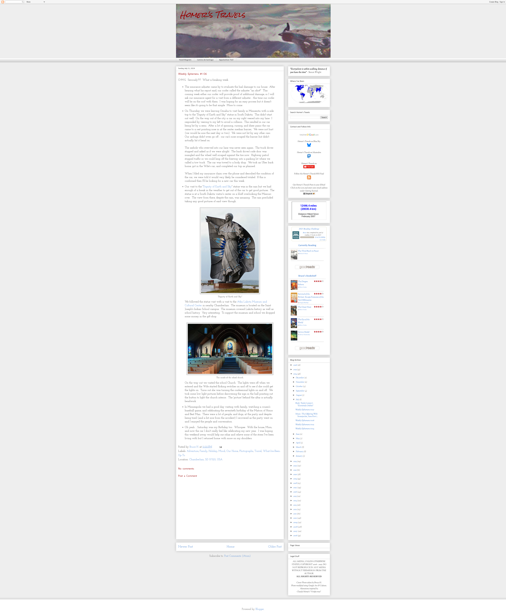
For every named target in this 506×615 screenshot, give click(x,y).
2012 (295, 509)
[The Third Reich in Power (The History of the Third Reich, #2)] (294, 259)
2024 (295, 374)
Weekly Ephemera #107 (304, 409)
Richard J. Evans (303, 254)
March (299, 447)
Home (231, 546)
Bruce (305, 232)
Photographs (246, 451)
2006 (295, 535)
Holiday (213, 451)
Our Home (232, 451)
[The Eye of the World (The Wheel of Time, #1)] (294, 327)
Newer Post (185, 546)
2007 (295, 531)
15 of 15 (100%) (320, 237)
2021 (295, 470)
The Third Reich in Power (308, 251)
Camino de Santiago (205, 60)
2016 (295, 492)
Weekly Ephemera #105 (304, 424)
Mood (221, 451)
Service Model (303, 332)
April (298, 442)
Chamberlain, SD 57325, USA (205, 459)
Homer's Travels (212, 14)
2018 (295, 483)
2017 (295, 487)
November (300, 382)
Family (203, 451)
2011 (295, 513)
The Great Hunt (304, 307)
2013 (295, 505)
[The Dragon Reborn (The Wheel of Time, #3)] (294, 289)
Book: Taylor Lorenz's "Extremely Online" (304, 404)
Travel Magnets (185, 60)
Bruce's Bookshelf (307, 276)
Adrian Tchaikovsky (304, 335)
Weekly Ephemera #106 (304, 420)
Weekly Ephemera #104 (304, 428)
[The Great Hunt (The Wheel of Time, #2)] (294, 315)
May (298, 438)
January (299, 456)
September (300, 390)
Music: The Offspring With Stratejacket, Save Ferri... (306, 415)
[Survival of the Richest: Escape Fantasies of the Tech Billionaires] (294, 302)
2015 (295, 496)
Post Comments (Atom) (237, 556)
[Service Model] (294, 340)
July (298, 399)
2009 (295, 522)
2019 (295, 478)
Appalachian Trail (226, 60)
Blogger (260, 609)
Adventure (192, 451)
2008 (295, 527)
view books (322, 240)
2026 (295, 365)
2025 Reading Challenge (309, 228)
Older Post (275, 546)
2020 (295, 474)
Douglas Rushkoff (303, 303)
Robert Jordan (303, 287)
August (299, 395)
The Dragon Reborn (303, 283)
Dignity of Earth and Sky (217, 186)
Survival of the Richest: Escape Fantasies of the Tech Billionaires (311, 297)
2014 (295, 500)
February (300, 451)
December (300, 377)
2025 (295, 369)
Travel (258, 451)
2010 (295, 518)
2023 (295, 461)
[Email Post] (220, 447)
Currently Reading (307, 245)
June (298, 434)
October (299, 386)
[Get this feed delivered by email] (309, 194)
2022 (295, 465)
